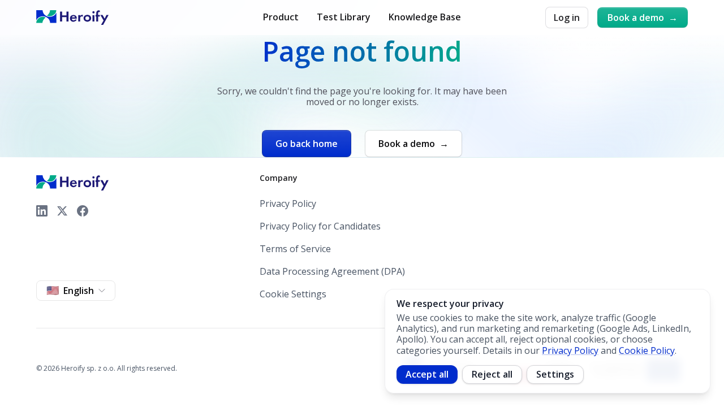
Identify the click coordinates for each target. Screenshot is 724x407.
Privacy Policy (288, 203)
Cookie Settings (293, 294)
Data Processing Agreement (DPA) (332, 271)
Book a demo (642, 17)
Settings (555, 374)
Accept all (427, 374)
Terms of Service (295, 249)
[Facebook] (82, 211)
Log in (567, 17)
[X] (62, 211)
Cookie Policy (647, 350)
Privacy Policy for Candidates (320, 226)
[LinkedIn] (42, 211)
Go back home (306, 143)
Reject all (492, 374)
